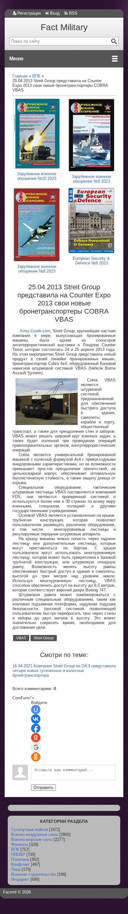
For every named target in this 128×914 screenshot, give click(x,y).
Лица (16, 869)
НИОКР (18, 854)
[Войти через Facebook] (35, 728)
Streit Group (44, 638)
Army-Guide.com (35, 331)
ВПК (15, 849)
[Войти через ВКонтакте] (35, 719)
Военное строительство (33, 874)
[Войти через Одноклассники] (35, 757)
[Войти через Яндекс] (35, 737)
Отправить (43, 787)
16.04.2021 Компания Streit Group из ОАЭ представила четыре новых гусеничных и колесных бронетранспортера (64, 671)
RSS (73, 13)
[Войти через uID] (35, 709)
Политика (20, 859)
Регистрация (29, 13)
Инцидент (20, 879)
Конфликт (20, 864)
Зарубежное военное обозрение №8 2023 (36, 268)
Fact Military (64, 27)
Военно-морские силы (32, 839)
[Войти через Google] (36, 747)
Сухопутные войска (29, 829)
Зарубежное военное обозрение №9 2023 (91, 179)
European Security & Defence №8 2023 (91, 260)
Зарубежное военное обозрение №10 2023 (36, 176)
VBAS (21, 638)
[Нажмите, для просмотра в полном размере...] (47, 423)
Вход (55, 13)
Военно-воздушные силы (34, 834)
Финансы (19, 844)
